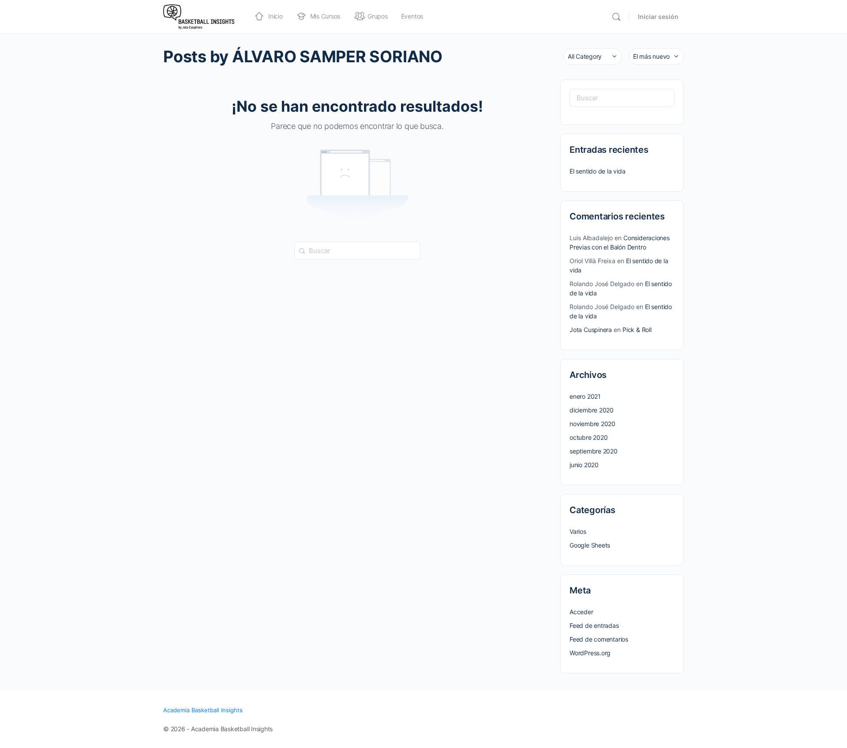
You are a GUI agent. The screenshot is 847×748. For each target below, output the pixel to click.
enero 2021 (585, 396)
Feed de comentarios (599, 639)
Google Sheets (590, 545)
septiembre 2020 (594, 451)
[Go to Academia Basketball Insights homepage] (198, 16)
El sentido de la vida (598, 171)
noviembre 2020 (592, 423)
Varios (578, 531)
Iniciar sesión (658, 16)
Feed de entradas (594, 625)
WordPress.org (590, 653)
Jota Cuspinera (591, 329)
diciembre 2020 (592, 410)
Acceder (581, 612)
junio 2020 (584, 464)
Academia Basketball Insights (203, 710)
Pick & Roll (637, 329)
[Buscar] (616, 16)
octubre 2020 (588, 437)
